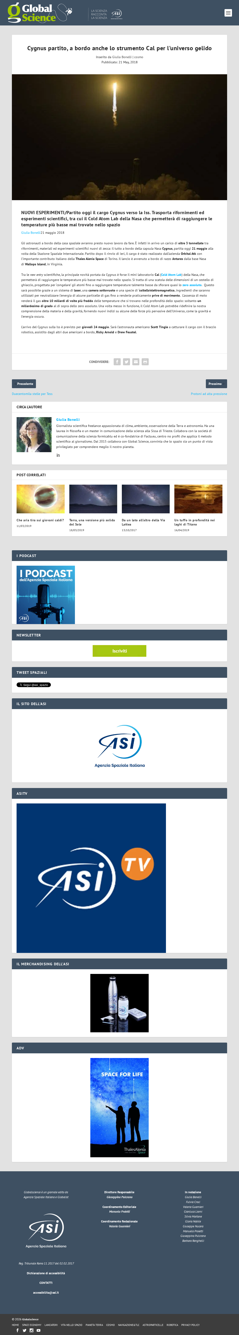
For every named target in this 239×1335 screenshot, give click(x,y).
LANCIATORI (51, 1325)
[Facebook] (17, 1330)
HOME (15, 1325)
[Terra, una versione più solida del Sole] (93, 499)
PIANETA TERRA (94, 1325)
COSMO (110, 1325)
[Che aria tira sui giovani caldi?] (40, 499)
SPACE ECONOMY (31, 1325)
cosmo (138, 57)
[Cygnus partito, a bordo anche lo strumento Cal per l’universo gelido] (119, 137)
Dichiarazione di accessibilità (46, 1273)
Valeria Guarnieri (119, 1226)
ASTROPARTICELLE (153, 1325)
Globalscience (30, 1319)
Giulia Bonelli (122, 57)
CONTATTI (46, 1283)
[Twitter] (24, 1330)
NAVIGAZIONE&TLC (128, 1325)
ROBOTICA (172, 1325)
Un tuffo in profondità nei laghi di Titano (194, 522)
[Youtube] (38, 1330)
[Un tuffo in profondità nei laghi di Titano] (198, 499)
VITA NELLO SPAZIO (71, 1325)
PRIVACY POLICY (190, 1325)
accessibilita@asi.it (46, 1293)
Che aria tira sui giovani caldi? (40, 520)
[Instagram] (31, 1330)
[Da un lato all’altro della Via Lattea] (146, 499)
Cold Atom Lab (171, 275)
